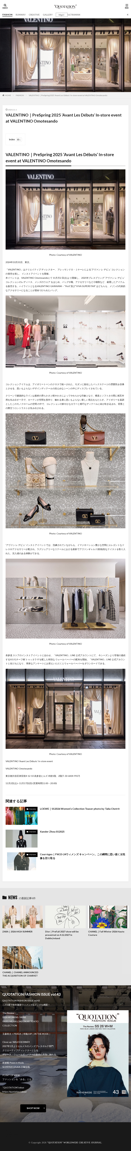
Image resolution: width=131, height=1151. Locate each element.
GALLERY (48, 14)
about (9, 1129)
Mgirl (61, 15)
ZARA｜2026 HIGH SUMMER (17, 931)
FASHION (7, 14)
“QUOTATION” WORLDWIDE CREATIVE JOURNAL (74, 1142)
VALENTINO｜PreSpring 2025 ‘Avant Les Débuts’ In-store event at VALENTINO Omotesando (68, 95)
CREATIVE (34, 14)
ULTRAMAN (74, 14)
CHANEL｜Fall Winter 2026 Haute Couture (106, 933)
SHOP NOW (33, 1108)
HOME (8, 95)
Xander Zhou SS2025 (52, 831)
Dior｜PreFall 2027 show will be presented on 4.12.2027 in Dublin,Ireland (62, 935)
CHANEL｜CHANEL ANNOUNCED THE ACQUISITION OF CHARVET (20, 974)
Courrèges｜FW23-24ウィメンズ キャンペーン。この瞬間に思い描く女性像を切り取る (82, 856)
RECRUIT (10, 1136)
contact (9, 1132)
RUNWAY (21, 14)
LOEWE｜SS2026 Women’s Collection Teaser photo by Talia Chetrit (80, 808)
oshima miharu (13, 1134)
